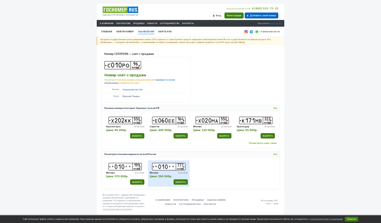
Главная (106, 31)
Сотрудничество (169, 23)
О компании (107, 23)
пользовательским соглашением (117, 209)
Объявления (146, 31)
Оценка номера (216, 200)
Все (275, 108)
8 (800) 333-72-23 (265, 8)
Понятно (351, 219)
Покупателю (123, 23)
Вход (218, 15)
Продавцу (139, 23)
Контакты (188, 23)
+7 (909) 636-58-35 (269, 31)
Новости (152, 23)
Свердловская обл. (132, 89)
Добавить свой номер (263, 15)
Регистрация (234, 15)
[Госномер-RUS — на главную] (120, 10)
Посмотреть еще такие (263, 143)
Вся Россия (275, 23)
